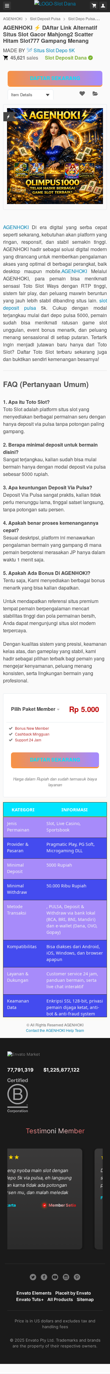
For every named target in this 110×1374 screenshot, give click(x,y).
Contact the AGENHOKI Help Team (55, 1030)
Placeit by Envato (73, 1292)
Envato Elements (34, 1292)
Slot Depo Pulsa (81, 18)
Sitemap (85, 1299)
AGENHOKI (12, 18)
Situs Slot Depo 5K (54, 50)
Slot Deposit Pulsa (45, 18)
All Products (60, 1299)
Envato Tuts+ (30, 1299)
